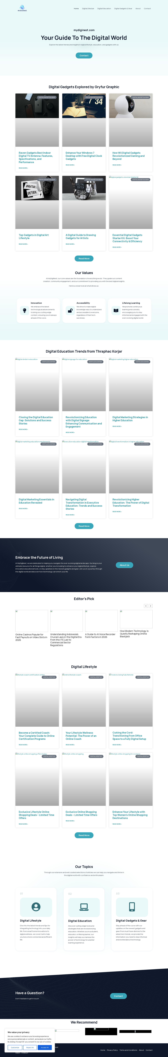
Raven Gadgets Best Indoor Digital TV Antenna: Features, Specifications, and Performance (36, 157)
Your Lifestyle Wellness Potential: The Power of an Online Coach (81, 736)
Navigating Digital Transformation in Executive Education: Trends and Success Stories (84, 504)
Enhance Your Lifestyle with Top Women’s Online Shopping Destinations (130, 815)
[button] (151, 606)
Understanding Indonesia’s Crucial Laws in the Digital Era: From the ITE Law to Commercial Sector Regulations (31, 640)
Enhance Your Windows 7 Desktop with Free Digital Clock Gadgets (84, 156)
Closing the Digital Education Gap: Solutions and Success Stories (36, 420)
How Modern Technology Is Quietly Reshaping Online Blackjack (99, 634)
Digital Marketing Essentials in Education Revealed (36, 501)
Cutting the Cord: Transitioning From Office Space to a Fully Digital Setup (135, 618)
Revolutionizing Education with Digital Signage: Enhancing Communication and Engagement (84, 422)
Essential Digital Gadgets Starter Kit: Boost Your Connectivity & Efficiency (127, 238)
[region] (30, 1040)
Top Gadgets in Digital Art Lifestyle (34, 236)
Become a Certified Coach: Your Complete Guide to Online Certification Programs (37, 736)
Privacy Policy (112, 1050)
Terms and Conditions (128, 1050)
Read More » (23, 168)
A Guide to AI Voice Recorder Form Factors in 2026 (65, 635)
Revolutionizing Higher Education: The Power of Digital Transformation (131, 502)
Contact (147, 8)
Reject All (30, 1047)
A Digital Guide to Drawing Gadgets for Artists (81, 236)
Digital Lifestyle (88, 8)
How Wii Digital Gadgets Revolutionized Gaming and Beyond (129, 156)
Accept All (45, 1047)
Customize (15, 1047)
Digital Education (104, 8)
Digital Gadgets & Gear (123, 8)
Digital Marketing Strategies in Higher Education (130, 419)
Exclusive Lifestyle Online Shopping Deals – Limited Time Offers (36, 815)
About (138, 8)
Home (76, 8)
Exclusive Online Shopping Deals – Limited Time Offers (81, 813)
